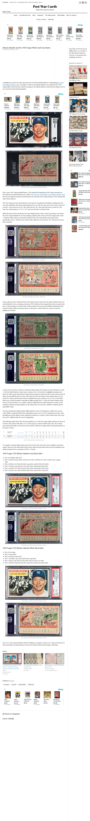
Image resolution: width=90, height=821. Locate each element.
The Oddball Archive (74, 80)
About (40, 2)
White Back (31, 684)
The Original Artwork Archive (77, 114)
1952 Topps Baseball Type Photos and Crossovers (76, 165)
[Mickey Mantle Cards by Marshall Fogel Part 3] (54, 658)
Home (16, 15)
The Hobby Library (50, 15)
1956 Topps (6, 684)
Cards (34, 15)
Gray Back (14, 684)
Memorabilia (61, 15)
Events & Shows (41, 19)
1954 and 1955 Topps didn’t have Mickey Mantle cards (47, 195)
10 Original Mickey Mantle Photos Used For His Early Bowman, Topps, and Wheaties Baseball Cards (12, 667)
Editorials (51, 19)
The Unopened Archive (75, 147)
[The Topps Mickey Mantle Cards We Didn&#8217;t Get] (33, 658)
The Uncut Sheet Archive (76, 130)
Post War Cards (45, 6)
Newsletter (13, 2)
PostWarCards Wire (22, 2)
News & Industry (71, 15)
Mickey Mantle (22, 684)
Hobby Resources (33, 2)
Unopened (40, 15)
